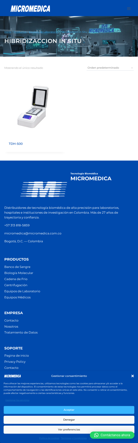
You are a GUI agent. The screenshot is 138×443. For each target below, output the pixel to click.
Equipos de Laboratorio (22, 291)
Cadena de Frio (15, 279)
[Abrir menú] (130, 8)
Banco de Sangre (17, 267)
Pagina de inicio (16, 355)
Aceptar (69, 409)
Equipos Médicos (17, 297)
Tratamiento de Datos (21, 332)
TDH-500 (16, 144)
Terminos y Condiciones (74, 438)
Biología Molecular (18, 273)
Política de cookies (49, 438)
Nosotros (11, 326)
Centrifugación (15, 285)
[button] (132, 376)
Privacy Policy (15, 361)
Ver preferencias (69, 429)
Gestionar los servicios (17, 400)
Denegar (69, 419)
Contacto (11, 320)
